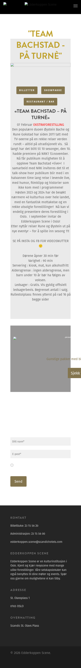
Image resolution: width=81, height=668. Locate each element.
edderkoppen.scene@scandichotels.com (36, 542)
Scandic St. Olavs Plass (24, 626)
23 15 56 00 (38, 534)
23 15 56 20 (31, 526)
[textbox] (40, 205)
